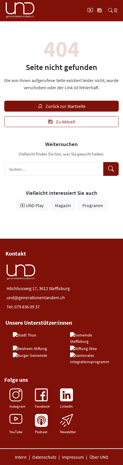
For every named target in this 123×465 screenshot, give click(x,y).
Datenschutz (44, 457)
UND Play (34, 205)
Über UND (99, 457)
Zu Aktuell (65, 121)
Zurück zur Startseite (65, 106)
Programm (92, 205)
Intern (21, 457)
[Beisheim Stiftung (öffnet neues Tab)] (30, 349)
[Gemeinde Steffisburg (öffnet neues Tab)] (90, 338)
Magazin (63, 205)
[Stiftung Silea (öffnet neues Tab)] (83, 349)
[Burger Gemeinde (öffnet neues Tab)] (30, 356)
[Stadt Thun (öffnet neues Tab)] (24, 335)
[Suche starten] (111, 169)
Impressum (73, 457)
